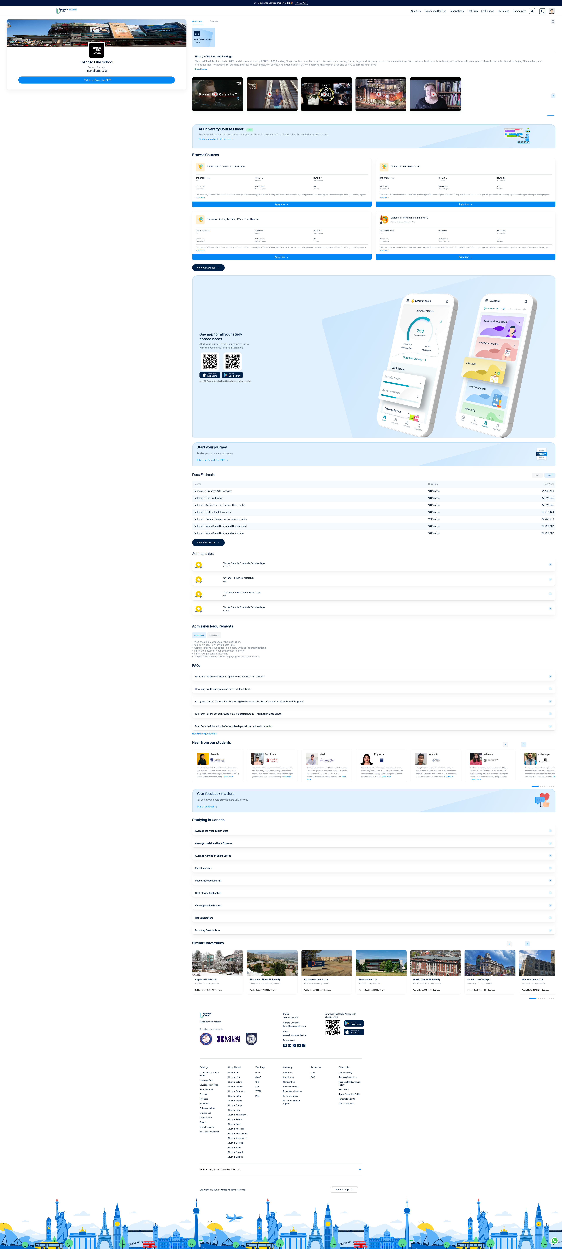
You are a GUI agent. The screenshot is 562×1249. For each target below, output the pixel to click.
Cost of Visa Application (208, 893)
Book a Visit (301, 3)
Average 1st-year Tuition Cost (211, 831)
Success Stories (291, 1086)
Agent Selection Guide (349, 1094)
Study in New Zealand (238, 1133)
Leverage (222, 1190)
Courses (213, 21)
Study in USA (234, 1077)
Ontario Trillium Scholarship (238, 578)
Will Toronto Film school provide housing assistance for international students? (238, 714)
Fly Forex (204, 1099)
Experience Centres (435, 11)
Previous (505, 744)
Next (553, 95)
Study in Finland (235, 1152)
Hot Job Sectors (204, 918)
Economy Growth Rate (207, 930)
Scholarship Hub (207, 1108)
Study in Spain (234, 1124)
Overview (197, 21)
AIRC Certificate (346, 1103)
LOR (313, 1072)
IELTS (257, 1072)
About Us (287, 1072)
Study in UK (233, 1072)
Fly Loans (204, 1094)
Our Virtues (288, 1077)
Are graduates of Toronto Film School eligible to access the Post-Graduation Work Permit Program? (249, 701)
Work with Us (289, 1082)
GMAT (258, 1077)
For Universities (290, 1096)
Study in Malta (234, 1147)
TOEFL (258, 1091)
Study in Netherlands (237, 1115)
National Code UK (347, 1099)
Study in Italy (234, 1110)
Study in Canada (235, 1086)
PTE (257, 1096)
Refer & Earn (206, 1117)
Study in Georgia (235, 1143)
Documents (214, 635)
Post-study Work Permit (208, 880)
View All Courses (206, 267)
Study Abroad (206, 1089)
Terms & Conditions (348, 1077)
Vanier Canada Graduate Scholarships (244, 563)
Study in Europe (235, 1105)
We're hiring (73, 9)
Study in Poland (235, 1119)
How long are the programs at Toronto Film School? (223, 689)
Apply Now (280, 204)
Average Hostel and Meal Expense (213, 843)
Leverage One (206, 1080)
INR (549, 475)
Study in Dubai (234, 1096)
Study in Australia (236, 1129)
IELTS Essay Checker (209, 1132)
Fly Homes (503, 11)
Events (203, 1122)
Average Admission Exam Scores (213, 855)
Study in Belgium (236, 1157)
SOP (313, 1077)
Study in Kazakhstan (237, 1138)
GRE (257, 1082)
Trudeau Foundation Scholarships (242, 592)
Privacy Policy (345, 1072)
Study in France (235, 1101)
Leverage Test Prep (209, 1085)
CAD (537, 475)
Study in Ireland (235, 1082)
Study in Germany (236, 1091)
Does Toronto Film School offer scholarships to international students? (234, 726)
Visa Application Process (208, 905)
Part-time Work (203, 868)
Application (199, 635)
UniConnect (205, 1113)
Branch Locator (207, 1127)
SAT (257, 1086)
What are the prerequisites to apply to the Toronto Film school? (229, 676)
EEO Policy (344, 1089)
